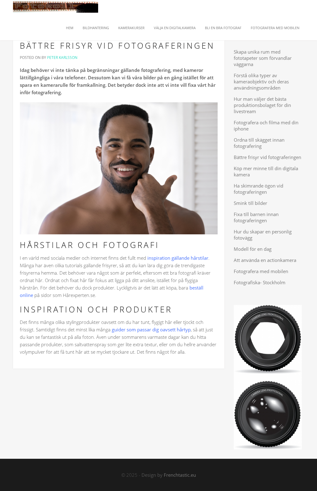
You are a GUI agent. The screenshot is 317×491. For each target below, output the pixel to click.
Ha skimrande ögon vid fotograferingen (258, 189)
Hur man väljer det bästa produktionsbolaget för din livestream (262, 105)
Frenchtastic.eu (180, 475)
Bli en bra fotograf (223, 27)
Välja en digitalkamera (175, 27)
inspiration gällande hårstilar (177, 258)
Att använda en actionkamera (265, 260)
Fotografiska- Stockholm (259, 282)
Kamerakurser (131, 27)
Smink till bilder (250, 203)
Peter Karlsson (62, 57)
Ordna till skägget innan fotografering (259, 143)
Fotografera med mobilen (275, 27)
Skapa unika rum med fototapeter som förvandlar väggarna (263, 58)
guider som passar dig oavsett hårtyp (151, 329)
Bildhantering (96, 27)
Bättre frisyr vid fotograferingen (117, 45)
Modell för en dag (252, 249)
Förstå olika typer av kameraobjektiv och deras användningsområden (261, 81)
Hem (69, 27)
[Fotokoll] (55, 7)
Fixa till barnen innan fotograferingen (256, 217)
